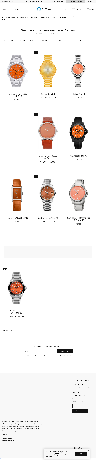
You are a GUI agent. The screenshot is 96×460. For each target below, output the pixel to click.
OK (81, 454)
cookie (57, 453)
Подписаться (65, 351)
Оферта (4, 435)
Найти (93, 17)
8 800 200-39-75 (7, 2)
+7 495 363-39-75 (22, 2)
